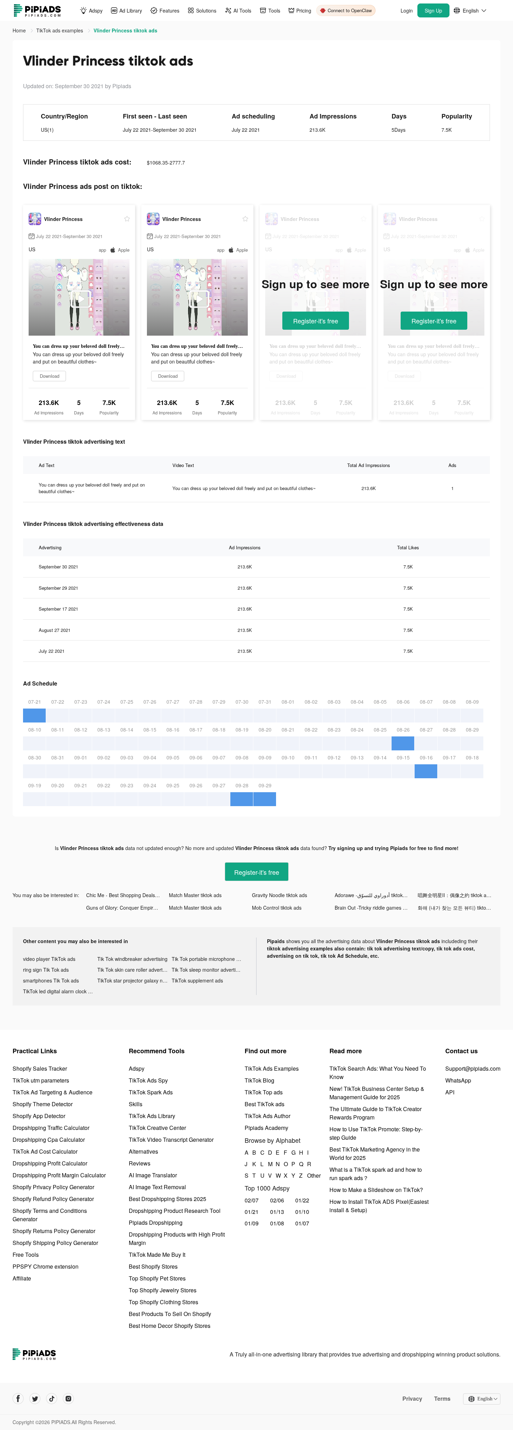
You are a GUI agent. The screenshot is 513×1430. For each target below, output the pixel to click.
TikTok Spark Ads (151, 1092)
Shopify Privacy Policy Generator (53, 1187)
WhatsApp (458, 1080)
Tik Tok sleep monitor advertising (208, 969)
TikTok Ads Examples (272, 1068)
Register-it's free (315, 320)
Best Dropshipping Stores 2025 (167, 1199)
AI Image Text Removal (157, 1187)
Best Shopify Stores (153, 1266)
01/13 (277, 1212)
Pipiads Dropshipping (156, 1222)
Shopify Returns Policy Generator (54, 1231)
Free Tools (26, 1255)
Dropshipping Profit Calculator (50, 1163)
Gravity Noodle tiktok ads (279, 895)
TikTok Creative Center (157, 1128)
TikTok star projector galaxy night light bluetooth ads (134, 980)
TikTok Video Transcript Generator (171, 1139)
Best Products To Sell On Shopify (170, 1314)
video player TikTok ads (49, 958)
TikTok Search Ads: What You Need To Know (377, 1072)
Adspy (136, 1068)
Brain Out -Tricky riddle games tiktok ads (376, 907)
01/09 (252, 1223)
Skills (135, 1104)
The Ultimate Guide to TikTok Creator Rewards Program (375, 1113)
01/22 (302, 1200)
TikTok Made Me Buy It (157, 1255)
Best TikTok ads (264, 1104)
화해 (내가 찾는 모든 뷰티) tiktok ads (458, 907)
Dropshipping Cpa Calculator (49, 1139)
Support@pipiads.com (472, 1068)
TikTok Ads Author (267, 1116)
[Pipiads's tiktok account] (51, 1398)
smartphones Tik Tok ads (51, 980)
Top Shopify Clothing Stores (163, 1302)
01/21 (252, 1212)
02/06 (277, 1200)
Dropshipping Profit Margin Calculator (59, 1175)
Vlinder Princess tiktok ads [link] (125, 30)
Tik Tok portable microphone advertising (209, 958)
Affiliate (22, 1278)
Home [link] (20, 30)
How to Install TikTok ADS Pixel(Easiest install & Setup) (379, 1206)
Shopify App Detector (39, 1116)
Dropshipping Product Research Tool (175, 1211)
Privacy (412, 1398)
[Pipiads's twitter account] (34, 1398)
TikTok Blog (259, 1080)
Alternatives (143, 1151)
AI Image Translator (153, 1175)
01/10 (302, 1212)
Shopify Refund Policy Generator (53, 1199)
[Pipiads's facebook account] (18, 1398)
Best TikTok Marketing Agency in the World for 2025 (374, 1153)
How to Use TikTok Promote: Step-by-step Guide (376, 1133)
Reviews (139, 1163)
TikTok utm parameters (41, 1080)
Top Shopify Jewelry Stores (162, 1290)
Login (407, 10)
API (449, 1092)
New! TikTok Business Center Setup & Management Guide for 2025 (376, 1093)
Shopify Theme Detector (43, 1104)
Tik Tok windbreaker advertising (132, 958)
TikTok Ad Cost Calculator (45, 1151)
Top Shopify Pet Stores (157, 1278)
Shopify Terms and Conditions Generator (50, 1215)
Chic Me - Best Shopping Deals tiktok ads (127, 895)
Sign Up (433, 10)
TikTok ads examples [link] (60, 30)
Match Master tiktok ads (195, 895)
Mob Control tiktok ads (277, 907)
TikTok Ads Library (152, 1116)
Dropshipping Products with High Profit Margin (177, 1238)
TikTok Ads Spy (148, 1080)
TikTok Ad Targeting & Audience (52, 1092)
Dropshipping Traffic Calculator (51, 1128)
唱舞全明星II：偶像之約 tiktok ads (455, 895)
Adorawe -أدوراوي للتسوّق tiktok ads (373, 895)
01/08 (277, 1223)
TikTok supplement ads (197, 980)
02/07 (252, 1200)
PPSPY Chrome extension (46, 1266)
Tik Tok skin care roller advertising (134, 969)
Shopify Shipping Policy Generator (55, 1243)
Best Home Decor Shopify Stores (169, 1326)
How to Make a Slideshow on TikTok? (376, 1190)
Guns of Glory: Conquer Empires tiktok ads (127, 907)
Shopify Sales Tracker (40, 1068)
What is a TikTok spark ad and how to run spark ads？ (375, 1173)
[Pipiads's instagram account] (68, 1398)
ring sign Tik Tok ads (46, 969)
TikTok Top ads (264, 1092)
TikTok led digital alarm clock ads (59, 991)
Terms (442, 1398)
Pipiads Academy (266, 1128)
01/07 (302, 1223)
